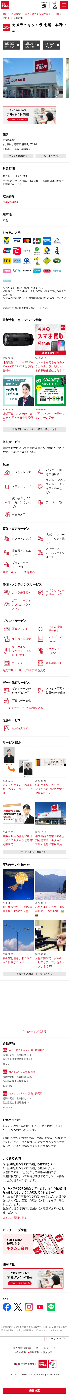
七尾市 (6, 18)
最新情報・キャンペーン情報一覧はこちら (34, 429)
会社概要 (21, 1352)
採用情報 (34, 1352)
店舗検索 (44, 2)
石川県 (55, 14)
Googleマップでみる (35, 1031)
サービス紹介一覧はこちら (34, 852)
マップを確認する (18, 156)
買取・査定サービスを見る (19, 572)
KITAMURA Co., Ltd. (27, 1374)
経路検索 (34, 1390)
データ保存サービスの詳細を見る (23, 708)
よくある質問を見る (15, 1217)
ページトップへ (57, 1338)
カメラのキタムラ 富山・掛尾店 (25, 1093)
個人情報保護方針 (23, 1347)
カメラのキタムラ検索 (36, 14)
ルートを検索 (51, 156)
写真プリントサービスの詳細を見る (24, 670)
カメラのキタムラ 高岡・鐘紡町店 (27, 1050)
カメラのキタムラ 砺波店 (22, 1072)
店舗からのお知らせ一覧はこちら (34, 974)
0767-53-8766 (10, 202)
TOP (5, 14)
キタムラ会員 (55, 3)
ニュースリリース (46, 1347)
